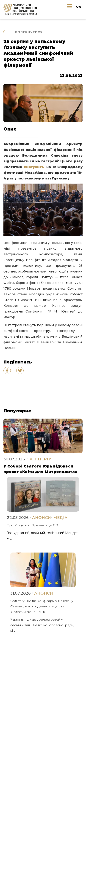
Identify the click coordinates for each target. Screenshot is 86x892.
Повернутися (29, 32)
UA (78, 6)
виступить (34, 167)
